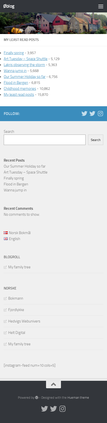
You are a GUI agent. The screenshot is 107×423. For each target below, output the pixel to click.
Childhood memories (20, 88)
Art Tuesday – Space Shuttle (26, 59)
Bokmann (15, 298)
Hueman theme (78, 397)
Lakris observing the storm (24, 65)
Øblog (8, 6)
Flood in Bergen (16, 82)
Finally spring (14, 53)
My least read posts (19, 94)
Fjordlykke (16, 310)
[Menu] (101, 6)
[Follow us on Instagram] (100, 113)
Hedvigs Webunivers (24, 321)
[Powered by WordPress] (36, 397)
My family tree (19, 267)
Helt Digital (16, 332)
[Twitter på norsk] (92, 113)
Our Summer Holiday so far (25, 76)
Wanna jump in (15, 71)
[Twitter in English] (84, 113)
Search (9, 131)
